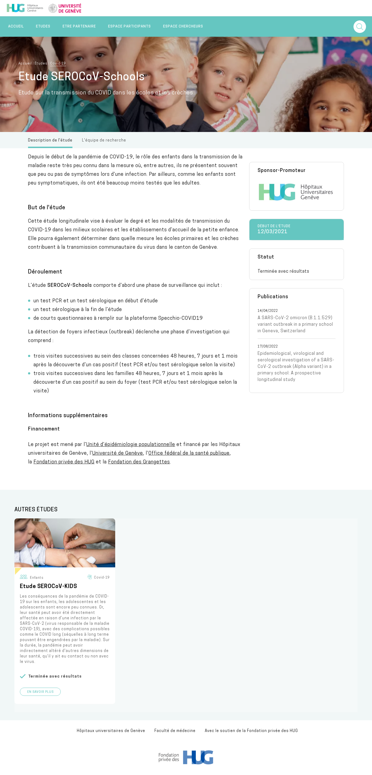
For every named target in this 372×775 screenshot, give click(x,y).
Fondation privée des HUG (63, 462)
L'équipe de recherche (104, 141)
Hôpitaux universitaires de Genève (111, 731)
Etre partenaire (79, 26)
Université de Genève (117, 453)
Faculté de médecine (175, 731)
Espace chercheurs (183, 26)
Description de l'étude (50, 141)
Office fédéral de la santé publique (189, 453)
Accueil (16, 26)
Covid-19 (58, 63)
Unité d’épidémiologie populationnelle (130, 444)
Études (41, 63)
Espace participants (129, 26)
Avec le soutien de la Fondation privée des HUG (251, 731)
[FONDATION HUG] (186, 763)
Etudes (43, 26)
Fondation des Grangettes (139, 462)
